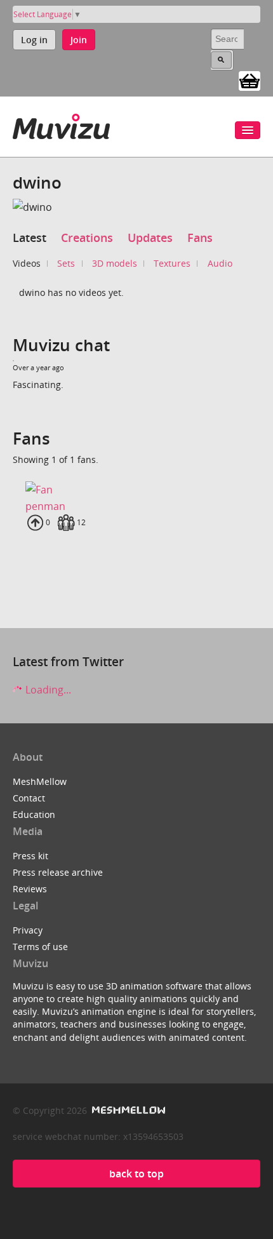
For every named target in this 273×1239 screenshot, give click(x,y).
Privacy (28, 930)
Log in (34, 40)
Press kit (30, 856)
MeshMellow (40, 781)
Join (78, 40)
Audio (220, 263)
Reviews (30, 889)
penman (45, 506)
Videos (27, 263)
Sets (66, 263)
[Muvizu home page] (61, 124)
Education (34, 814)
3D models (114, 263)
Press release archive (58, 872)
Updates (150, 237)
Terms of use (40, 947)
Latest (29, 237)
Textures (172, 263)
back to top (136, 1174)
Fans (200, 237)
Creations (87, 237)
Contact (29, 798)
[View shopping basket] (249, 80)
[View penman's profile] (136, 490)
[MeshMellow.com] (127, 1110)
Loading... (47, 690)
